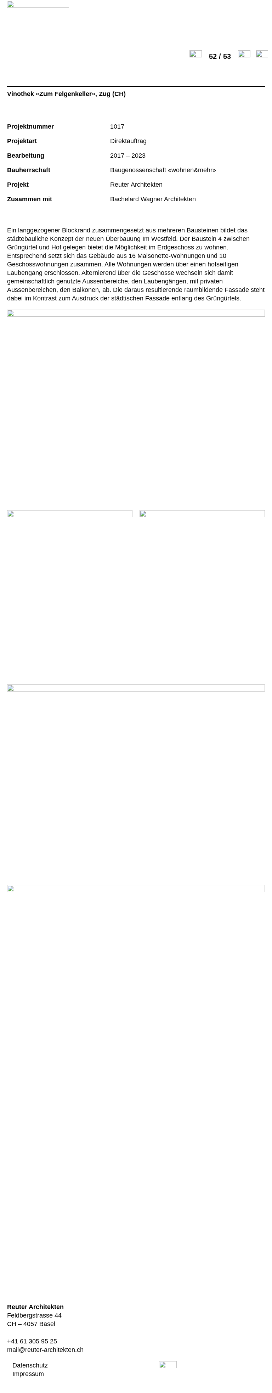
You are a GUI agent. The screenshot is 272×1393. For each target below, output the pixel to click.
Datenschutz (30, 1365)
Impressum (28, 1373)
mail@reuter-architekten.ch (45, 1349)
